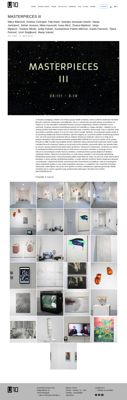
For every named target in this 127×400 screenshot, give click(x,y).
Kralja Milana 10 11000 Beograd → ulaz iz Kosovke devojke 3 (48, 392)
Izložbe (33, 6)
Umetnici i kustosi (43, 6)
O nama (85, 6)
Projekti (53, 6)
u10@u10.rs (100, 388)
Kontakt (92, 6)
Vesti (79, 6)
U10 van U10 (62, 6)
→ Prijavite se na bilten (104, 390)
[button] (111, 7)
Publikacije (72, 6)
